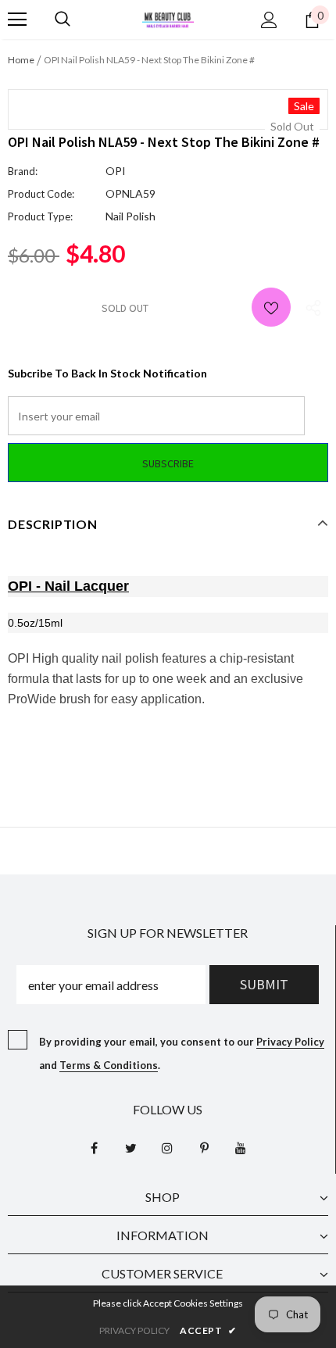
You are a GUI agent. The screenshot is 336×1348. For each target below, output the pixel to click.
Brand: (23, 171)
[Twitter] (130, 1148)
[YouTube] (241, 1148)
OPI (115, 170)
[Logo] (168, 18)
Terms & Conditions (108, 1065)
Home (21, 60)
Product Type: (40, 216)
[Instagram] (167, 1148)
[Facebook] (94, 1148)
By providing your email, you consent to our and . (181, 1053)
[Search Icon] (62, 19)
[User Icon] (269, 20)
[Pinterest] (204, 1148)
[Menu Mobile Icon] (17, 19)
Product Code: (41, 194)
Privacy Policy (290, 1041)
